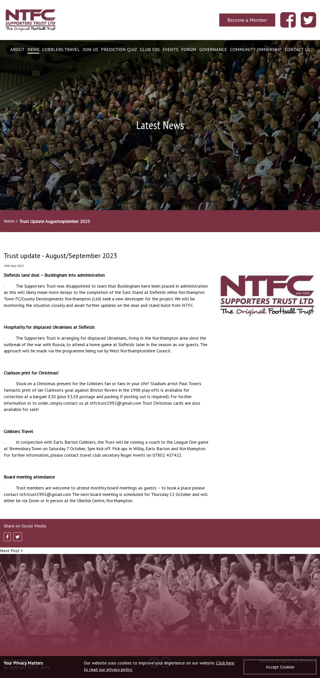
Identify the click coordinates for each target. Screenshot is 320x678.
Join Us (90, 49)
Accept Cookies (280, 667)
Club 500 (150, 49)
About (17, 49)
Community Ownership (256, 49)
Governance (213, 49)
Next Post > (11, 550)
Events (170, 49)
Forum (188, 49)
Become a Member (247, 20)
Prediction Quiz (119, 49)
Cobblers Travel (61, 49)
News (33, 49)
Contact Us (297, 49)
